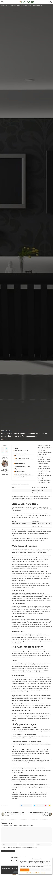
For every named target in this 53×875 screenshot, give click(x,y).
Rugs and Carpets (19, 471)
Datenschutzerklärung (36, 872)
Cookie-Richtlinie (29, 872)
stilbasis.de (5, 439)
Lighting (17, 468)
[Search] (51, 2)
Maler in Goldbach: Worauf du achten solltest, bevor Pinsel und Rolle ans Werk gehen (4, 471)
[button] (50, 859)
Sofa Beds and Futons (21, 461)
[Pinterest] (2, 451)
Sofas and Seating (20, 455)
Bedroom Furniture (20, 463)
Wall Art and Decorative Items (23, 474)
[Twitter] (6, 448)
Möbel (3, 431)
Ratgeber (9, 431)
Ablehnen (35, 869)
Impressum (43, 872)
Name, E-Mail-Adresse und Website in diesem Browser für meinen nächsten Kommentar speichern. (20, 847)
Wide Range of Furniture (21, 453)
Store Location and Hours (21, 450)
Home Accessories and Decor (22, 466)
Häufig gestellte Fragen (21, 476)
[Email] (6, 451)
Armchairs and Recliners (22, 458)
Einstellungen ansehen (45, 869)
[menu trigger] (3, 2)
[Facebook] (2, 448)
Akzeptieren (24, 869)
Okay (16, 872)
